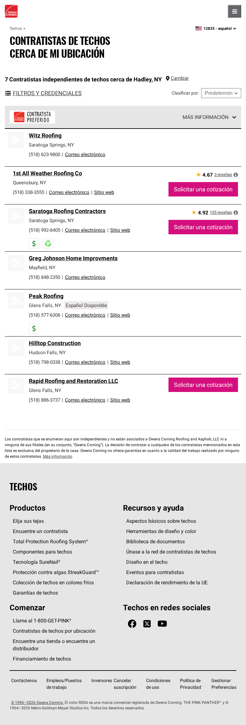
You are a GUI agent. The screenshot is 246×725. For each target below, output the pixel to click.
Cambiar (180, 78)
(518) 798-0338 (44, 362)
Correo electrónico (85, 154)
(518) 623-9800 (44, 154)
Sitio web (104, 192)
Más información (205, 117)
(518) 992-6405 (44, 230)
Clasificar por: (185, 93)
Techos (16, 28)
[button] (236, 174)
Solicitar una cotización (203, 189)
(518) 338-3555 (28, 192)
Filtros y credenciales (47, 93)
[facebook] (132, 623)
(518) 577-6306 (44, 315)
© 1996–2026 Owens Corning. (37, 702)
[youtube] (162, 623)
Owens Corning (11, 11)
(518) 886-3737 (44, 400)
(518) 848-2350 (44, 277)
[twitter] (147, 623)
